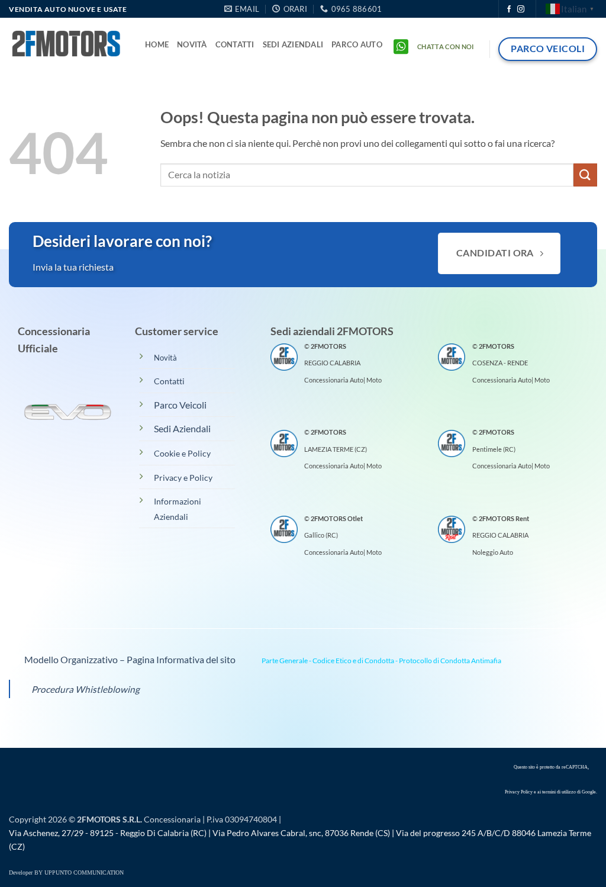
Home (157, 44)
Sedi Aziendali (182, 428)
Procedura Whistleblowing (85, 689)
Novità (192, 44)
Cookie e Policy (182, 453)
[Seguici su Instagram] (520, 9)
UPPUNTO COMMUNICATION (84, 872)
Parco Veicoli (180, 404)
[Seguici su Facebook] (508, 9)
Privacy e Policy (183, 478)
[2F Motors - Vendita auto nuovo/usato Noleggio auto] (68, 45)
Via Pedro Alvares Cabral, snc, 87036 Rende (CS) (301, 833)
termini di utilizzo (559, 792)
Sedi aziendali (293, 44)
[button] (356, 44)
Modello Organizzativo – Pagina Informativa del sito (129, 659)
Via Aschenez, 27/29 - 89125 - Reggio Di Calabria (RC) (108, 833)
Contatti (234, 44)
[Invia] (585, 175)
